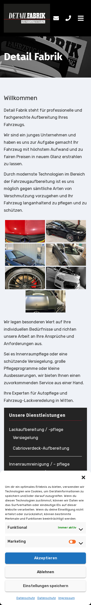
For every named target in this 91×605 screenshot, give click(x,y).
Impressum (66, 598)
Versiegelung (25, 437)
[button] (83, 476)
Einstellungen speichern (45, 586)
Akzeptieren (45, 558)
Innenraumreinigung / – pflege (39, 464)
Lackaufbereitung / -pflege (36, 429)
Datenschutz (25, 598)
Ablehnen (45, 572)
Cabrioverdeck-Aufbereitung (41, 448)
